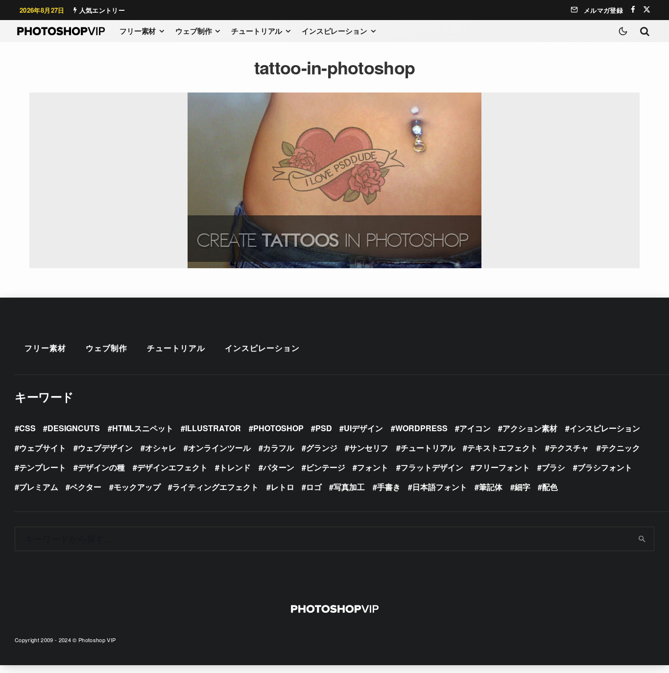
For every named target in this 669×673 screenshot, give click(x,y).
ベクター (85, 486)
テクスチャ (569, 447)
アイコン (475, 428)
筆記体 (490, 486)
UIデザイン (363, 428)
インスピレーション (334, 30)
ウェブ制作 (193, 30)
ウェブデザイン (105, 447)
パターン (278, 467)
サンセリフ (368, 447)
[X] (646, 9)
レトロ (282, 486)
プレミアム (38, 486)
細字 (522, 486)
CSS (27, 428)
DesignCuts (74, 428)
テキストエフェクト (502, 447)
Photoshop (278, 428)
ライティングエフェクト (215, 486)
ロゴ (314, 486)
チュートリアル (256, 30)
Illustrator (213, 428)
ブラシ (553, 467)
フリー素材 (137, 30)
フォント (372, 467)
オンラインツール (219, 447)
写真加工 (349, 486)
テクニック (620, 447)
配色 (550, 486)
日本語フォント (439, 486)
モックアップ (137, 486)
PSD (323, 428)
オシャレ (160, 447)
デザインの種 (101, 467)
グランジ (321, 447)
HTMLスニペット (142, 428)
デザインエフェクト (172, 467)
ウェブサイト (42, 447)
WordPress (421, 428)
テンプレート (42, 467)
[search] (642, 539)
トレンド (235, 467)
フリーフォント (502, 467)
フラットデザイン (432, 467)
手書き (389, 486)
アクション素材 (529, 428)
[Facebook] (633, 9)
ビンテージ (325, 467)
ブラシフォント (604, 467)
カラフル (278, 447)
